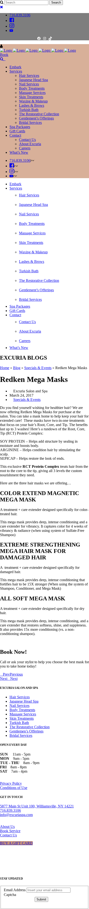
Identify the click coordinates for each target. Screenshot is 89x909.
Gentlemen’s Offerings (26, 731)
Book (4, 55)
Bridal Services (20, 735)
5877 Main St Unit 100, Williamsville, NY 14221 (37, 806)
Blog (16, 368)
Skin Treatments (21, 718)
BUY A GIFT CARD (16, 843)
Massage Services (22, 714)
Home (4, 368)
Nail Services (19, 706)
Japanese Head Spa (23, 701)
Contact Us (8, 835)
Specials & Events (38, 368)
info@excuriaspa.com (16, 815)
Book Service (10, 831)
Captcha (10, 895)
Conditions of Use (13, 788)
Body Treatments (22, 710)
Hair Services (19, 697)
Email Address (15, 890)
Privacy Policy (11, 783)
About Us (7, 827)
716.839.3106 (19, 15)
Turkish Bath (19, 723)
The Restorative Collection (29, 727)
